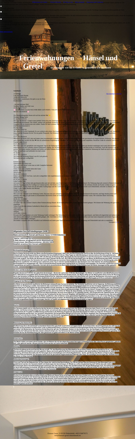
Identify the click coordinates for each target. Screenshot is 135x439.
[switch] (1, 6)
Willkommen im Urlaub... (40, 2)
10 (118, 222)
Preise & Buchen (55, 2)
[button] (67, 26)
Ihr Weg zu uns (68, 2)
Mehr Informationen (6, 32)
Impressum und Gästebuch (95, 2)
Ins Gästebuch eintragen (113, 94)
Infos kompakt (79, 2)
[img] (67, 39)
